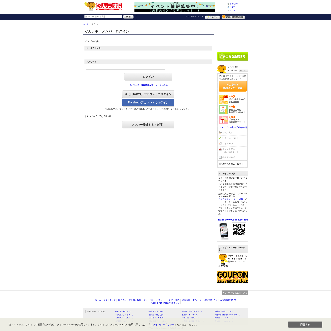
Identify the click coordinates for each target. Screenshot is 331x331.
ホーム (232, 10)
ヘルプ (232, 7)
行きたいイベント (230, 138)
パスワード (91, 62)
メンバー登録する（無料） (148, 124)
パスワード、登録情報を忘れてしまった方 (148, 85)
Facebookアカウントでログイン (148, 102)
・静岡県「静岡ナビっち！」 (191, 311)
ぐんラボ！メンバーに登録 (230, 199)
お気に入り (227, 132)
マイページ (227, 143)
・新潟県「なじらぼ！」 (156, 315)
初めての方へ (235, 4)
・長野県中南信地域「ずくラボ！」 (226, 315)
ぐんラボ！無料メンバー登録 (232, 86)
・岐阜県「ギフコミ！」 (189, 315)
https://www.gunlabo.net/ (233, 219)
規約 (177, 300)
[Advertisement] (232, 35)
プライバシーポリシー (154, 300)
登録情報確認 (228, 157)
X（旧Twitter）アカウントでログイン (148, 94)
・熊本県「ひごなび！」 (156, 311)
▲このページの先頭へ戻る (235, 293)
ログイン (212, 16)
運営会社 (186, 300)
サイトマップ (109, 300)
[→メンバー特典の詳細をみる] (233, 127)
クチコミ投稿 (135, 300)
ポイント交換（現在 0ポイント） (231, 150)
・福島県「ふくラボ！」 (124, 315)
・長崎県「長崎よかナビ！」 (224, 311)
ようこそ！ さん (195, 16)
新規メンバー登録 (233, 16)
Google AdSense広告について (165, 303)
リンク (170, 300)
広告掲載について (228, 300)
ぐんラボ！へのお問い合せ (205, 300)
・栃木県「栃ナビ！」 (123, 311)
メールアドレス (93, 48)
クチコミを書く (232, 56)
